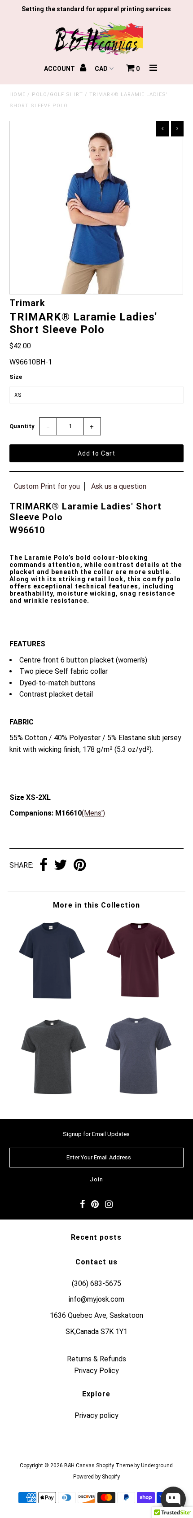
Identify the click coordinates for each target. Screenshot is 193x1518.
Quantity (22, 426)
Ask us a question (118, 486)
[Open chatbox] (173, 1499)
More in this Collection (96, 905)
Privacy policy (96, 1415)
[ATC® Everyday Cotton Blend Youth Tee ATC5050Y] (53, 999)
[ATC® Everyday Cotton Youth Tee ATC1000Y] (140, 999)
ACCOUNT (60, 68)
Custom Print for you (47, 486)
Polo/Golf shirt (57, 94)
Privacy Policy (96, 1370)
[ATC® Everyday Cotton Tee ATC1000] (140, 1095)
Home (17, 94)
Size (15, 376)
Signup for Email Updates (96, 1134)
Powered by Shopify (96, 1477)
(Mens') (93, 813)
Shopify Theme (114, 1465)
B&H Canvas (79, 1465)
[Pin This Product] (80, 865)
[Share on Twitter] (60, 865)
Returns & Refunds (96, 1359)
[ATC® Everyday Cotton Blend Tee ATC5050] (53, 1095)
